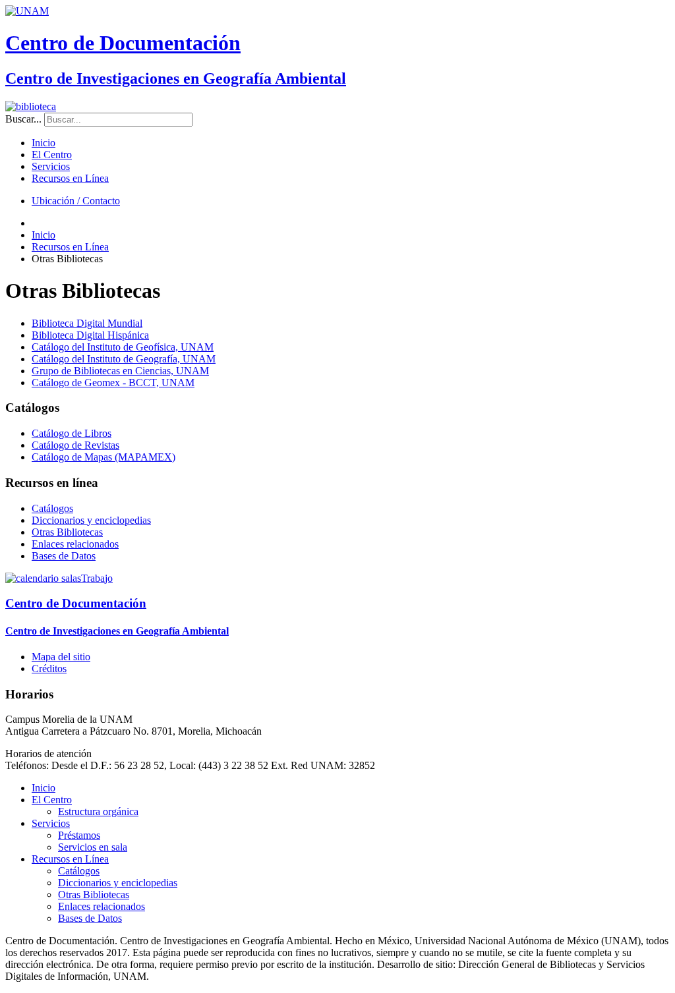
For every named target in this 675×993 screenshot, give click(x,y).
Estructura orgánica (98, 811)
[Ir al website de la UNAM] (27, 10)
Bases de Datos (64, 555)
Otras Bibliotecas (67, 532)
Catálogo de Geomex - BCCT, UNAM (113, 382)
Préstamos (79, 835)
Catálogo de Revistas (75, 445)
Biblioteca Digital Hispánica (90, 335)
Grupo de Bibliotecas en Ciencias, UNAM (120, 370)
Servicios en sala (92, 847)
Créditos (49, 668)
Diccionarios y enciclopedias (91, 520)
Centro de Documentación (123, 43)
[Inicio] (30, 106)
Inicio (43, 142)
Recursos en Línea (70, 178)
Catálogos (52, 508)
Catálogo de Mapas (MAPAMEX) (103, 457)
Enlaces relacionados (75, 544)
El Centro (52, 154)
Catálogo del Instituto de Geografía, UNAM (124, 358)
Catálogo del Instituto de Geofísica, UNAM (123, 347)
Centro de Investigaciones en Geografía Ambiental (175, 78)
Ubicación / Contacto (76, 200)
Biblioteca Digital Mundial (87, 323)
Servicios (51, 166)
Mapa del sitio (61, 656)
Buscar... (23, 119)
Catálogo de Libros (71, 433)
